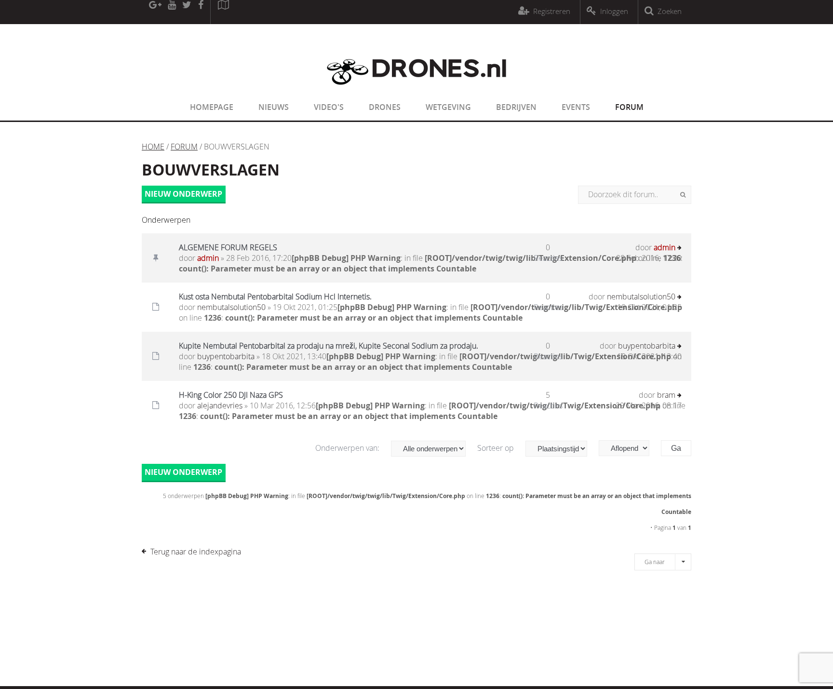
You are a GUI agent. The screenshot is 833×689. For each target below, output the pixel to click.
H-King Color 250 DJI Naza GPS (231, 395)
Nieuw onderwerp (183, 194)
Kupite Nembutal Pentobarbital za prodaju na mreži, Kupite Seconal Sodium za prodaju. (328, 345)
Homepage (211, 107)
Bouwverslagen (211, 169)
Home (153, 146)
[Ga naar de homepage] (416, 90)
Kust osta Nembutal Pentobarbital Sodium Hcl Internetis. (275, 296)
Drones (385, 107)
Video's (329, 107)
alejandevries (219, 405)
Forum (629, 107)
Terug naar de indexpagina (195, 551)
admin (208, 258)
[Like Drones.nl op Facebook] (200, 12)
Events (576, 107)
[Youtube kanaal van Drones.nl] (171, 12)
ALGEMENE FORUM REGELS (228, 247)
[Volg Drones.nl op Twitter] (187, 12)
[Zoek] (682, 195)
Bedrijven (516, 107)
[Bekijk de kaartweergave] (223, 12)
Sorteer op (496, 448)
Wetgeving (448, 107)
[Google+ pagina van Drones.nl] (155, 12)
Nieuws (273, 107)
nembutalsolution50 (231, 307)
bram (666, 395)
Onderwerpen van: (348, 448)
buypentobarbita (226, 356)
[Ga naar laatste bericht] (679, 248)
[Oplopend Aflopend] (629, 448)
